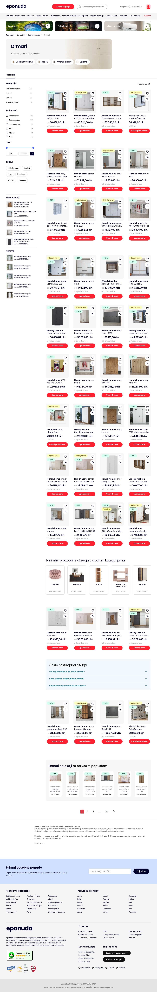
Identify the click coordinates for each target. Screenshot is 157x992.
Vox (130, 909)
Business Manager (114, 959)
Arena (79, 912)
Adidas (106, 905)
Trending (22, 180)
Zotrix (11, 137)
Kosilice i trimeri (33, 896)
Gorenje (106, 899)
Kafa (29, 912)
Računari (9, 16)
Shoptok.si (96, 987)
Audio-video (20, 16)
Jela (10, 129)
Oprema (9, 98)
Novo (10, 174)
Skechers (81, 909)
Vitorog (11, 133)
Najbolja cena (13, 168)
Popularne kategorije (18, 890)
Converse (107, 909)
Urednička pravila (135, 935)
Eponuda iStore (84, 955)
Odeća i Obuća (42, 16)
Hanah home (14, 116)
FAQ (105, 931)
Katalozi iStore (84, 962)
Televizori (30, 899)
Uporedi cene (57, 131)
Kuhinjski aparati (69, 16)
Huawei (80, 905)
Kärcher (106, 902)
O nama (83, 926)
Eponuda (9, 35)
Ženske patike (53, 909)
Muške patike (32, 909)
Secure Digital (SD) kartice (34, 902)
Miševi (50, 899)
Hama (79, 902)
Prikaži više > (39, 844)
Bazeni (8, 909)
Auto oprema (135, 16)
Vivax (105, 912)
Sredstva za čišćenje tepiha (56, 912)
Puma (131, 905)
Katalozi (147, 16)
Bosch (105, 896)
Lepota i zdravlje (97, 16)
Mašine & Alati (111, 16)
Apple (79, 896)
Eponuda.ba (109, 987)
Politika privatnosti (85, 935)
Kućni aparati (83, 16)
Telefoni (30, 16)
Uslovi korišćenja (135, 931)
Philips (131, 899)
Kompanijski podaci (111, 935)
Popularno (21, 174)
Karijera (132, 938)
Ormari (47, 35)
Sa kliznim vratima (13, 89)
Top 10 (10, 180)
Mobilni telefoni (12, 899)
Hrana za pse (11, 912)
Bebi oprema (53, 905)
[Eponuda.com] (16, 6)
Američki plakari (12, 102)
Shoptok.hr (103, 987)
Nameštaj (123, 16)
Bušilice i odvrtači (13, 896)
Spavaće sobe (34, 35)
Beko (79, 899)
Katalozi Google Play (86, 958)
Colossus (132, 912)
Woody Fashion (14, 124)
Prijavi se (141, 871)
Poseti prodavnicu (139, 131)
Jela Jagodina (14, 120)
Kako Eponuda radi (85, 931)
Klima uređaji (11, 902)
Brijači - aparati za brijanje (55, 902)
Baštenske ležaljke (34, 905)
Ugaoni (8, 93)
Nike (130, 902)
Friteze (8, 905)
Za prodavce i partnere (87, 938)
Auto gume (52, 896)
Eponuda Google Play (86, 952)
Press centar (109, 938)
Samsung (132, 896)
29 (106, 811)
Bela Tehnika (55, 16)
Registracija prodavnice (131, 6)
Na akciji (27, 168)
